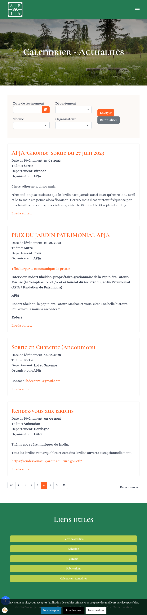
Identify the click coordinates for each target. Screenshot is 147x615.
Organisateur (65, 119)
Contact (73, 558)
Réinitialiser (108, 120)
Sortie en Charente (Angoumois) (53, 347)
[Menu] (137, 9)
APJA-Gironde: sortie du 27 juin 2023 (57, 152)
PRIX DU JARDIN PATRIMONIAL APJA (60, 235)
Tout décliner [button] (73, 610)
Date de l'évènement (28, 103)
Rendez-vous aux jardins (42, 410)
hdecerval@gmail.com (43, 381)
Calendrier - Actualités (73, 578)
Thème (18, 119)
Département (65, 103)
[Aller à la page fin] (64, 485)
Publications (73, 568)
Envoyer (106, 113)
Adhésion (73, 548)
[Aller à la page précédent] (18, 485)
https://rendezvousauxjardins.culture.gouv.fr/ (46, 461)
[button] (5, 610)
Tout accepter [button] (51, 610)
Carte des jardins (73, 538)
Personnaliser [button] (96, 610)
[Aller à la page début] (11, 485)
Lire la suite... (21, 213)
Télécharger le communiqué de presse (40, 269)
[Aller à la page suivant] (56, 485)
